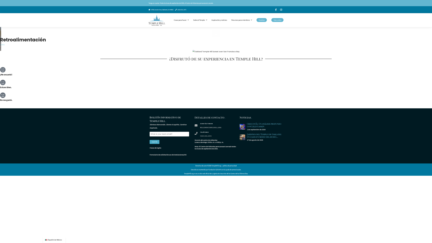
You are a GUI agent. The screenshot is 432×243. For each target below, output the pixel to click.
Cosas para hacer (180, 20)
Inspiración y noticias (219, 20)
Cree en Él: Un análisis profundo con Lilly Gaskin (264, 125)
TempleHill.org (189, 173)
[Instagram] (281, 9)
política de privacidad (230, 166)
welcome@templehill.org (210, 127)
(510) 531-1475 (181, 10)
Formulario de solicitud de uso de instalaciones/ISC (168, 155)
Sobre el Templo (199, 20)
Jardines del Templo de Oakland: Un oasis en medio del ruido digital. (264, 137)
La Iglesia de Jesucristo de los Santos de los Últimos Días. (230, 173)
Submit (154, 142)
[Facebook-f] (275, 9)
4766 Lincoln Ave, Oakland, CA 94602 (162, 10)
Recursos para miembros (240, 20)
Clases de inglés (155, 148)
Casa (2, 45)
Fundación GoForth (214, 170)
